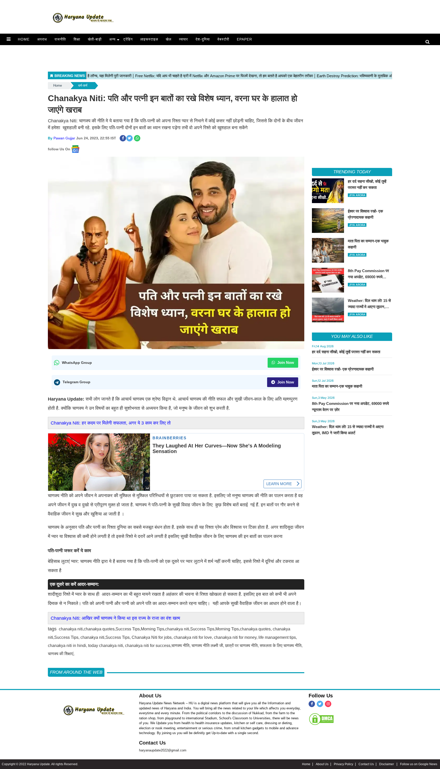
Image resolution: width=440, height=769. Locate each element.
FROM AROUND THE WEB (76, 672)
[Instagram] (328, 704)
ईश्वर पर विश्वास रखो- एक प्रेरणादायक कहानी (343, 369)
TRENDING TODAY (352, 171)
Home (24, 39)
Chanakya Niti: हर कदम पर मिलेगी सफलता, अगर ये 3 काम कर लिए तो (111, 423)
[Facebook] (312, 704)
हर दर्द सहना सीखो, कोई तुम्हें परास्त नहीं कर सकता (346, 352)
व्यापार (183, 39)
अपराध (42, 39)
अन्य (112, 39)
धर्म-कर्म (82, 85)
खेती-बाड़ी (95, 39)
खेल (168, 39)
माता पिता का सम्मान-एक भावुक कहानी (337, 386)
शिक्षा (77, 39)
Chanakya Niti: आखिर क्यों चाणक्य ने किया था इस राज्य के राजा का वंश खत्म (115, 618)
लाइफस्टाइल (149, 39)
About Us (150, 695)
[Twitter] (320, 704)
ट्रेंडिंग (128, 39)
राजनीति (60, 39)
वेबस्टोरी (223, 39)
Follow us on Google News (418, 764)
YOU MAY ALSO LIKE (352, 336)
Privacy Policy (343, 764)
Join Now (285, 362)
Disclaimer (387, 764)
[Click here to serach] (429, 42)
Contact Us (152, 743)
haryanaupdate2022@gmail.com (162, 750)
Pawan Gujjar (64, 138)
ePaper (244, 39)
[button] (8, 39)
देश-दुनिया (203, 39)
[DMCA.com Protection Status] (321, 719)
